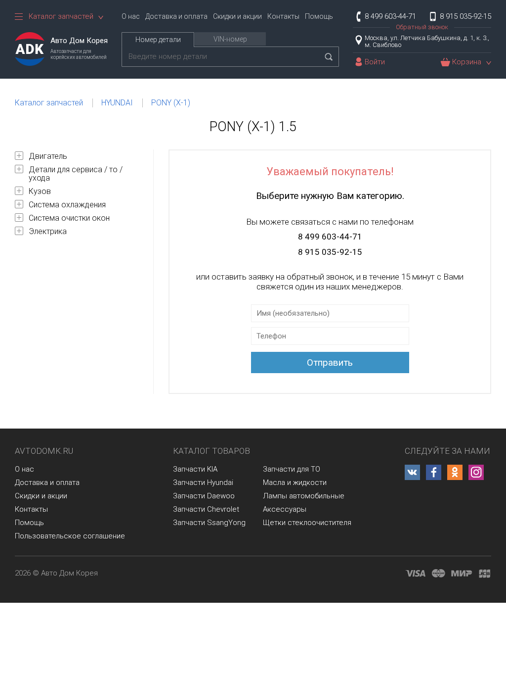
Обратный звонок (422, 27)
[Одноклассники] (455, 472)
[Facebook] (433, 472)
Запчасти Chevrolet (206, 509)
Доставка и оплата (176, 16)
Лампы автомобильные (303, 495)
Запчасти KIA (195, 469)
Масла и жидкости (295, 482)
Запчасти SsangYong (209, 522)
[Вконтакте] (412, 472)
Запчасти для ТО (291, 469)
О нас (131, 16)
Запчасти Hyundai (203, 482)
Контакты (283, 16)
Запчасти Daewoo (204, 495)
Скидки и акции (237, 16)
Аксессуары (284, 509)
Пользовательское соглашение (70, 535)
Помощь (319, 16)
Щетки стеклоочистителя (307, 522)
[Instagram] (476, 472)
